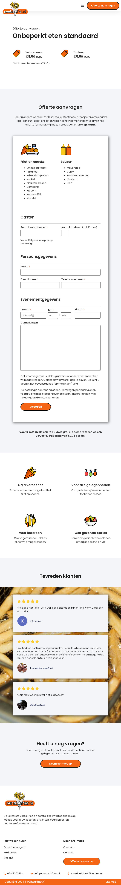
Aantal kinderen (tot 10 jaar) (79, 227)
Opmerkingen (29, 322)
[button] (82, 5)
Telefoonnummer (73, 279)
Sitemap (111, 882)
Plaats (79, 309)
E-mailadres (29, 279)
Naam (25, 266)
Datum (25, 309)
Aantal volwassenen (34, 227)
